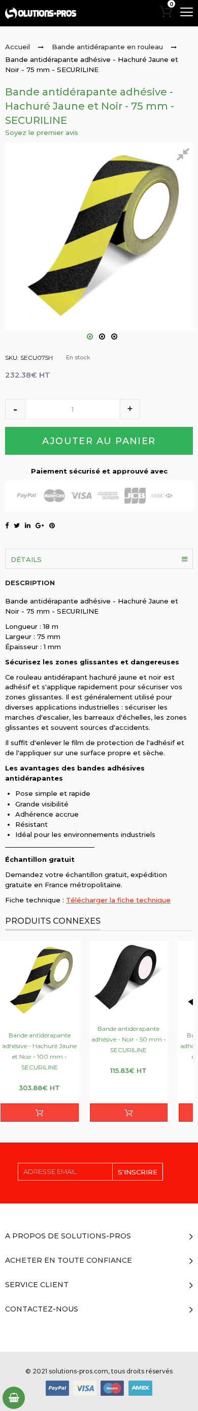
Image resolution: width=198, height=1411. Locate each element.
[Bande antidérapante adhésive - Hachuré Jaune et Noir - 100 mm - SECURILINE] (40, 981)
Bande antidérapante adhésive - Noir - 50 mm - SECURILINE (128, 1039)
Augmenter (130, 409)
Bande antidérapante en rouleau (107, 47)
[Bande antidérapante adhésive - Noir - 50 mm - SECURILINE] (129, 977)
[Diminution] (15, 409)
